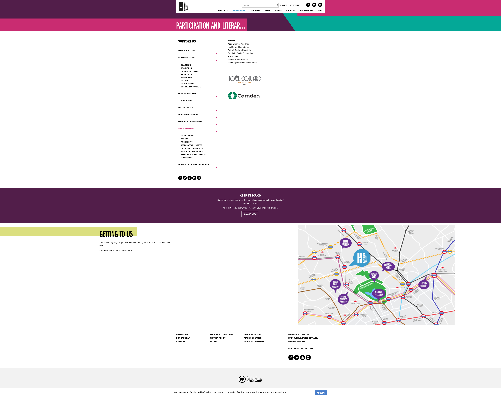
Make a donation (252, 338)
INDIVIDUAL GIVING (186, 57)
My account (295, 5)
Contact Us (182, 334)
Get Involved (306, 10)
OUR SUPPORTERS (186, 128)
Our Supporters (252, 334)
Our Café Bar (183, 338)
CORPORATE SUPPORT (188, 114)
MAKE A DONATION (186, 50)
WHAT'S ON (223, 10)
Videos (278, 10)
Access (213, 341)
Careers (180, 341)
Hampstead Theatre (183, 6)
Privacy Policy (217, 338)
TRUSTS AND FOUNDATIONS (190, 121)
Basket (283, 5)
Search (276, 5)
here (262, 392)
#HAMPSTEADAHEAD (187, 93)
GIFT (320, 10)
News (267, 10)
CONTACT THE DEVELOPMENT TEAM (193, 164)
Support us (239, 10)
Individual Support (254, 341)
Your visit (255, 10)
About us (291, 10)
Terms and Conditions (221, 334)
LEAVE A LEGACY (185, 107)
